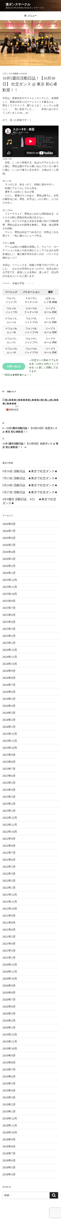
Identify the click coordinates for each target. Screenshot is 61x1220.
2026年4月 (9, 552)
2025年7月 (9, 608)
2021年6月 (9, 929)
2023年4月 (9, 789)
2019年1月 (9, 1111)
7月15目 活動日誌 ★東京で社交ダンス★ (31, 478)
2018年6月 (9, 1160)
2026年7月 (9, 531)
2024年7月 (9, 684)
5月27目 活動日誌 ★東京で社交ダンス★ (31, 492)
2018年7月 (9, 1153)
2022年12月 (9, 817)
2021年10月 (9, 908)
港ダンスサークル (18, 4)
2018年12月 (9, 1118)
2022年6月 (9, 859)
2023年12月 (9, 733)
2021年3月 (9, 950)
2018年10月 (9, 1132)
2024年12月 (9, 649)
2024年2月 (9, 719)
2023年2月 (9, 803)
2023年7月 (9, 768)
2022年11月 (9, 824)
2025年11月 (9, 587)
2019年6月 (9, 1076)
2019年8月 (9, 1062)
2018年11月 (9, 1125)
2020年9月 (9, 985)
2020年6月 (9, 1006)
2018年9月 (9, 1139)
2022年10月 (9, 831)
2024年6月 (9, 691)
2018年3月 (9, 1174)
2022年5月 (9, 866)
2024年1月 (9, 726)
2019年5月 (9, 1083)
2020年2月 (9, 1020)
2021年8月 (9, 922)
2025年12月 (9, 580)
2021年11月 (9, 901)
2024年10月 (9, 663)
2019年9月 (9, 1055)
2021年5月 (9, 936)
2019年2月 (9, 1104)
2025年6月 (9, 615)
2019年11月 (9, 1041)
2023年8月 (9, 761)
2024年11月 (9, 656)
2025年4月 (9, 622)
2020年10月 (9, 978)
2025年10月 (9, 594)
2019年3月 (9, 1097)
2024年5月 (9, 698)
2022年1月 (9, 887)
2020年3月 (9, 1013)
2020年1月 (9, 1027)
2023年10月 (9, 747)
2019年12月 (9, 1034)
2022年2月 (9, 880)
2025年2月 (9, 635)
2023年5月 (9, 782)
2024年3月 (9, 712)
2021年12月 (9, 894)
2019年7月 (9, 1069)
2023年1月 (9, 810)
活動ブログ (11, 392)
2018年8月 (9, 1146)
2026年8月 (9, 524)
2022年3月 (9, 873)
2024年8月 (9, 677)
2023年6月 (9, 775)
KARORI (23, 74)
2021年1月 (9, 957)
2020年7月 (9, 999)
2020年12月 (9, 964)
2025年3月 (9, 628)
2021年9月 (9, 915)
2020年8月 (9, 992)
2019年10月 (9, 1048)
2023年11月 (9, 740)
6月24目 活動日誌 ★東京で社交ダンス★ (31, 485)
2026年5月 (9, 545)
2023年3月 (9, 796)
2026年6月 (9, 538)
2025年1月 (9, 642)
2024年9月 (9, 670)
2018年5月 (9, 1167)
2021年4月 (9, 943)
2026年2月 (9, 566)
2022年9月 (9, 838)
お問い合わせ (14, 366)
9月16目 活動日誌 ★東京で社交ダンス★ (31, 471)
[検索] (54, 1195)
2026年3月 (9, 559)
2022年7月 (9, 852)
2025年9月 (9, 601)
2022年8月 (9, 845)
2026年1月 (9, 573)
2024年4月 (9, 705)
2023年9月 (9, 754)
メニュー (32, 15)
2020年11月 (9, 971)
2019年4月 (9, 1090)
